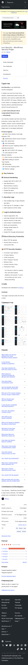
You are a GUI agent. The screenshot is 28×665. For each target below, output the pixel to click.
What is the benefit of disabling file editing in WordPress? (11, 423)
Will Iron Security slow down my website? (8, 399)
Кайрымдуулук (20, 618)
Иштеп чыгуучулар (7, 618)
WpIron (8, 52)
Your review (5, 562)
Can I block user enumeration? (10, 458)
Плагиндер (18, 605)
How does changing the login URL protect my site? (9, 368)
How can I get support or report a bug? (8, 411)
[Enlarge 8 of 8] (24, 339)
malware (19, 531)
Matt (4, 629)
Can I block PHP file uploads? (10, 475)
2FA (17, 528)
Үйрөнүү (4, 613)
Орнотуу (5, 70)
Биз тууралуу (6, 599)
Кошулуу (17, 613)
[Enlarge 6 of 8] (24, 318)
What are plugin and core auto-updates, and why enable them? (11, 480)
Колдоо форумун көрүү (9, 576)
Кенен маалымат (8, 62)
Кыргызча (8, 641)
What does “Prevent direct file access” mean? (9, 469)
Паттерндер (18, 608)
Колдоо (5, 78)
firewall (20, 528)
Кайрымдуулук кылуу (8, 590)
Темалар (17, 602)
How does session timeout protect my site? (9, 452)
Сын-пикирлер (7, 66)
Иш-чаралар (18, 615)
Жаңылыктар (5, 602)
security (24, 531)
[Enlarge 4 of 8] (11, 341)
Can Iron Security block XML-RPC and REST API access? (10, 387)
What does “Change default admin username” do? (9, 463)
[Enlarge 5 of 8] (24, 307)
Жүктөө (5, 56)
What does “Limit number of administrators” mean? (9, 446)
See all (24, 562)
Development (7, 74)
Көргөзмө (18, 599)
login (25, 528)
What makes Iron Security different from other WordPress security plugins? (9, 356)
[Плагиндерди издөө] (18, 17)
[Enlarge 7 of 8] (24, 327)
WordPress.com (7, 626)
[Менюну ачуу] (25, 2)
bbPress (5, 631)
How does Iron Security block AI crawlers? (8, 440)
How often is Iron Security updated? (7, 417)
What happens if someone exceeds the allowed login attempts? (8, 375)
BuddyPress (6, 634)
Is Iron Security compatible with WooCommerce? (9, 405)
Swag (17, 621)
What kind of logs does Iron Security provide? (8, 429)
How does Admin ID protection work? (7, 381)
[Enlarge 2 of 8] (11, 317)
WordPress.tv (6, 621)
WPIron (21, 287)
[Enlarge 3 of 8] (11, 329)
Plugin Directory (6, 7)
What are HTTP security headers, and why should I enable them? (11, 393)
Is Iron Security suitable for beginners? (8, 362)
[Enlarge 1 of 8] (11, 307)
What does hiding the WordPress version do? (8, 435)
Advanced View (6, 536)
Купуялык (4, 608)
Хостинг (4, 605)
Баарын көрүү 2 (22, 524)
